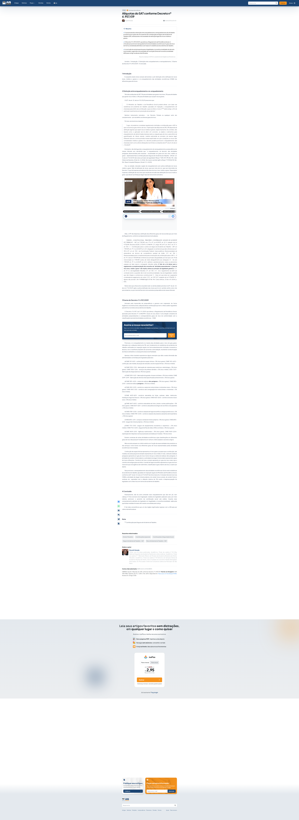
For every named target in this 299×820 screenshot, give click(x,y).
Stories (48, 3)
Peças (31, 3)
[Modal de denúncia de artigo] (118, 519)
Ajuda (167, 808)
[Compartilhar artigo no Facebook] (118, 501)
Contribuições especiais (143, 537)
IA (56, 3)
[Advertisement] (149, 596)
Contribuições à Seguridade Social (163, 537)
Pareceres (149, 808)
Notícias (24, 3)
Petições (134, 808)
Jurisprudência (141, 808)
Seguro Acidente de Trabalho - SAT (133, 541)
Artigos (16, 3)
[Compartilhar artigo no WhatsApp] (118, 506)
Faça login (154, 692)
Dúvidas (40, 3)
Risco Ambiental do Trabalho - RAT (156, 541)
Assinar (141, 680)
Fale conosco (173, 808)
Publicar (283, 3)
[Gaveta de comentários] (118, 514)
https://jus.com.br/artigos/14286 (167, 573)
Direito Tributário (128, 537)
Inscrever (171, 335)
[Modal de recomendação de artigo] (118, 510)
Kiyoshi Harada (134, 550)
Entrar (291, 3)
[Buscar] (276, 3)
